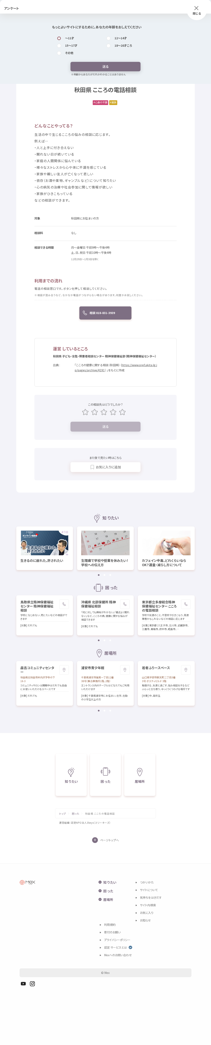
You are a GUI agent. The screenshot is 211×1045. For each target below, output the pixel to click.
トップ (62, 813)
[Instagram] (32, 983)
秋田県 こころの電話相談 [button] (100, 813)
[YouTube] (23, 983)
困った (76, 813)
